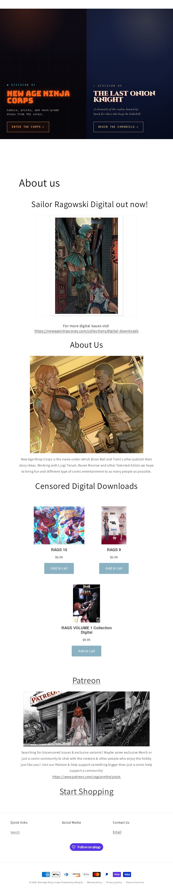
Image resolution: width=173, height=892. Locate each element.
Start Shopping (86, 791)
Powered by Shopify (72, 882)
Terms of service (135, 882)
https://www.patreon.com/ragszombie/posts (86, 776)
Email (117, 832)
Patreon (86, 680)
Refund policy (94, 882)
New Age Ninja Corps (49, 882)
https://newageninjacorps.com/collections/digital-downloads (87, 330)
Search (15, 832)
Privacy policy (114, 882)
